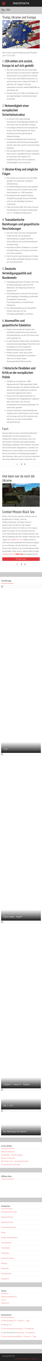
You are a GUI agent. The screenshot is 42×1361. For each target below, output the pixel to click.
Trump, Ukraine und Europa (19, 17)
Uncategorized (6, 1274)
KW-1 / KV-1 (8, 1105)
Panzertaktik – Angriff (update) (12, 1155)
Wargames (5, 1279)
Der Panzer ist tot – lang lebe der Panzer (15, 1161)
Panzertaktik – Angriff (12, 916)
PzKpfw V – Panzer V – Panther (16, 1084)
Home (3, 1300)
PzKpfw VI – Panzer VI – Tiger (19, 1321)
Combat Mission (12, 554)
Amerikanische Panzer (9, 1212)
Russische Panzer (7, 1258)
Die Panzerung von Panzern (15, 1131)
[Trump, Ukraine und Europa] (21, 34)
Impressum (5, 1303)
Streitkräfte (5, 1268)
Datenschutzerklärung (9, 1297)
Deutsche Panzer (7, 1217)
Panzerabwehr (6, 1243)
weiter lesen (22, 559)
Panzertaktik (21, 3)
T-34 (5, 748)
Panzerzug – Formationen (24, 1328)
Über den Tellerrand (8, 1152)
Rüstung (4, 1263)
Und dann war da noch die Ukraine (18, 478)
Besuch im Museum (8, 1158)
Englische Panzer (7, 1222)
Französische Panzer (8, 1227)
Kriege (3, 1232)
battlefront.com (17, 540)
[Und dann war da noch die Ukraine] (21, 495)
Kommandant (8, 1328)
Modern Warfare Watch (9, 1238)
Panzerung (5, 1253)
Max (4, 1321)
